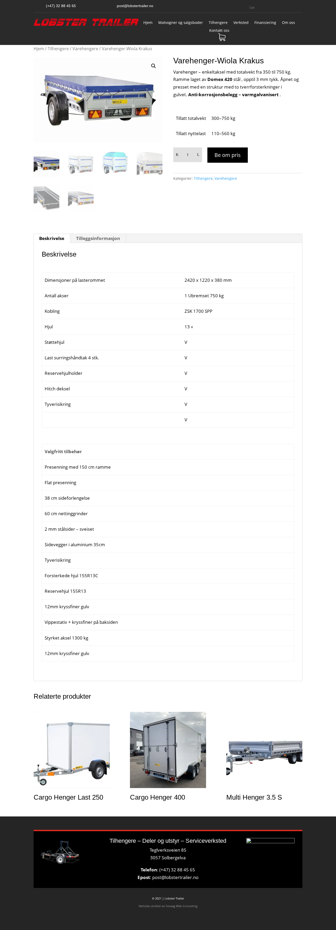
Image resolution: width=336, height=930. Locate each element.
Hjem (148, 23)
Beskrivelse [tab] (51, 238)
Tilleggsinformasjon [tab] (98, 238)
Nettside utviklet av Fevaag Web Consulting (168, 906)
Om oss (288, 23)
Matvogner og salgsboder (180, 23)
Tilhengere (218, 23)
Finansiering (265, 23)
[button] (153, 66)
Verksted (241, 23)
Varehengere (85, 49)
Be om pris (227, 155)
